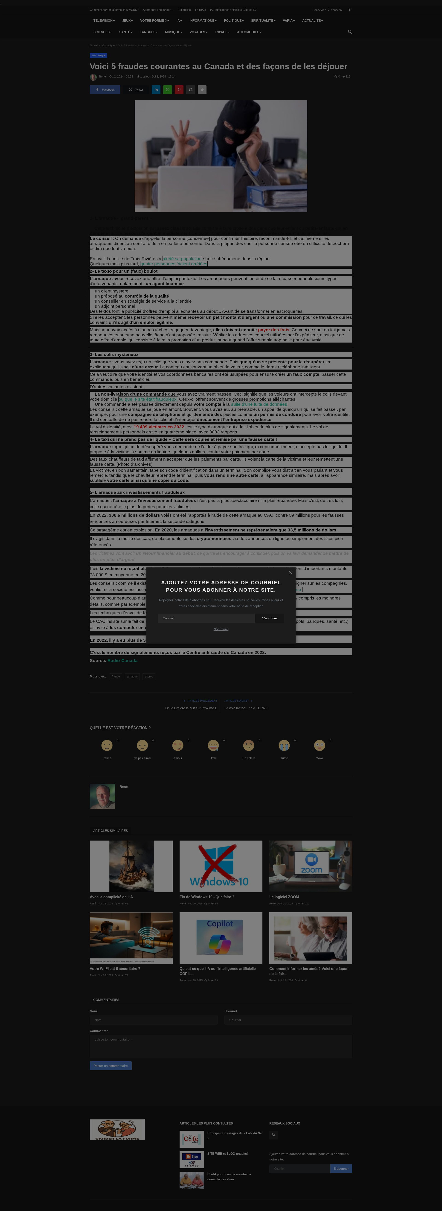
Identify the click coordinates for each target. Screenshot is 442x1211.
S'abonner (269, 618)
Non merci (221, 629)
